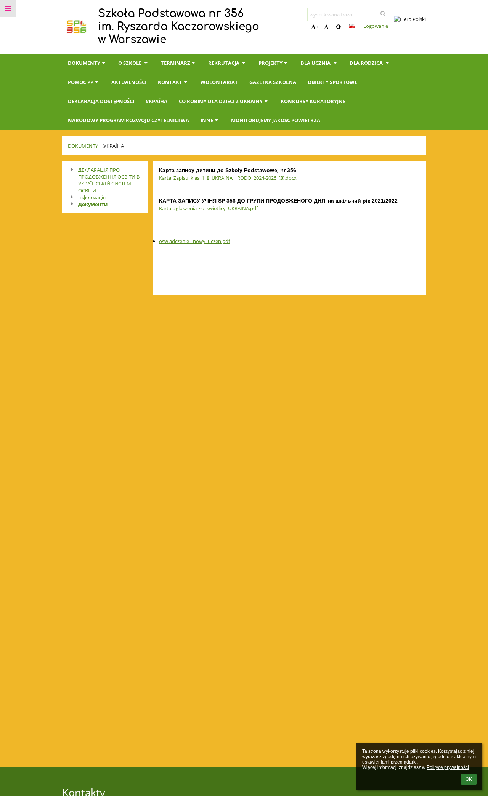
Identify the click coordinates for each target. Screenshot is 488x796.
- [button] (329, 26)
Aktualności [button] (128, 82)
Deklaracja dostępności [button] (101, 101)
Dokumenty (83, 145)
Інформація (92, 197)
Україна (113, 145)
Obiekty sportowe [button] (332, 82)
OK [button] (469, 779)
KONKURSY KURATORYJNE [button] (313, 101)
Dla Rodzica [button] (367, 63)
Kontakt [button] (170, 82)
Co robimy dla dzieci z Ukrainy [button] (221, 101)
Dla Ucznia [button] (316, 63)
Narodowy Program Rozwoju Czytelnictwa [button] (128, 120)
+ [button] (317, 26)
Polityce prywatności (448, 767)
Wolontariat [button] (219, 82)
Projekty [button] (270, 63)
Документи (93, 204)
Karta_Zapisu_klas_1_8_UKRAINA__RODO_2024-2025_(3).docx (228, 177)
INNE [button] (207, 120)
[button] (338, 26)
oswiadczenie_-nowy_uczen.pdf (194, 241)
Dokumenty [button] (84, 63)
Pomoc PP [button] (80, 82)
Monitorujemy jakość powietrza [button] (275, 120)
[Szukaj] (383, 13)
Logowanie (375, 26)
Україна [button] (156, 101)
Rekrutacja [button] (224, 63)
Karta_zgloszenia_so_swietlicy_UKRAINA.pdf (208, 208)
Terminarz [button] (175, 63)
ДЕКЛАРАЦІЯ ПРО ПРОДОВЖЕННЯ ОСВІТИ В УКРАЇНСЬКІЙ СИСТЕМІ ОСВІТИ (109, 180)
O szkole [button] (130, 63)
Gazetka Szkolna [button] (272, 82)
